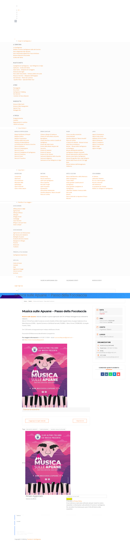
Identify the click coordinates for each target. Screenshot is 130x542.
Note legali (94, 517)
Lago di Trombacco (97, 142)
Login (16, 286)
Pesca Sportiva (45, 182)
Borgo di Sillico (19, 136)
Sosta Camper (17, 224)
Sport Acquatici (45, 186)
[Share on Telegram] (114, 374)
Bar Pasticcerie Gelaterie (20, 235)
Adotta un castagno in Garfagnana (102, 188)
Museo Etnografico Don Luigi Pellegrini (77, 158)
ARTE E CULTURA (71, 173)
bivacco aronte (32, 429)
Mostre (68, 194)
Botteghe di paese (18, 237)
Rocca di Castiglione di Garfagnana (25, 152)
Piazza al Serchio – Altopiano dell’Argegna (25, 76)
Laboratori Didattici (98, 178)
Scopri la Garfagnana (24, 41)
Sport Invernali (19, 186)
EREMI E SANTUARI (45, 131)
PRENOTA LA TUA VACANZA (20, 252)
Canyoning (18, 176)
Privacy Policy (95, 515)
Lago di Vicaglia (96, 148)
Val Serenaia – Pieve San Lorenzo (23, 78)
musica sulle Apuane (58, 429)
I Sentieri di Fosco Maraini (21, 96)
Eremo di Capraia (46, 152)
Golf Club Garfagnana (47, 180)
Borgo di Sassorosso (20, 138)
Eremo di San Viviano (47, 154)
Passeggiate (16, 88)
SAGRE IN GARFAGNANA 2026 (49, 280)
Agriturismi (16, 211)
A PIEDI (15, 85)
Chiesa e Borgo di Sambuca (49, 134)
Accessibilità (69, 517)
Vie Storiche (16, 94)
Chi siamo (43, 515)
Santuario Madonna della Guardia (51, 156)
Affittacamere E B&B (19, 209)
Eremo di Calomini (46, 150)
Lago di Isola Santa (97, 136)
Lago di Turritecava (98, 144)
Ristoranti (16, 245)
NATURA (43, 173)
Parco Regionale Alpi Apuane (21, 51)
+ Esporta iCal (80, 421)
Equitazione (44, 188)
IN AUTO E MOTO (18, 63)
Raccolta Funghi (45, 184)
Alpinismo (18, 178)
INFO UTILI (16, 260)
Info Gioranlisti (44, 518)
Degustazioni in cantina (20, 122)
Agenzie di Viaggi (18, 269)
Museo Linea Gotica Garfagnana (75, 156)
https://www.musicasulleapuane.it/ (34, 340)
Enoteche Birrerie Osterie (20, 239)
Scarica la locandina (31, 409)
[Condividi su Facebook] (102, 374)
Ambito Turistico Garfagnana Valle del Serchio (27, 49)
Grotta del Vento (18, 57)
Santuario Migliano (46, 158)
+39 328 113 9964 (112, 348)
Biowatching (44, 176)
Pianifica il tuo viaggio (24, 202)
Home (25, 301)
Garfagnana (44, 429)
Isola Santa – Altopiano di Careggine (24, 70)
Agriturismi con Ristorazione (21, 233)
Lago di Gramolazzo (98, 134)
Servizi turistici (17, 271)
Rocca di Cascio (19, 150)
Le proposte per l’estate (99, 186)
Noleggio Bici (17, 110)
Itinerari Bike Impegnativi (20, 106)
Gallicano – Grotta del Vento (21, 68)
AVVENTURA (18, 173)
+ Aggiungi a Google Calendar (37, 421)
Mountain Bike (19, 182)
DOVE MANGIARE (17, 230)
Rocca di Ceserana (20, 154)
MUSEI (68, 131)
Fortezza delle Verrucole (22, 140)
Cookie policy (95, 518)
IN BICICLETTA (17, 101)
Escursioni (16, 90)
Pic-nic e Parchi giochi (98, 180)
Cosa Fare (21, 170)
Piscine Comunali (97, 182)
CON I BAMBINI (96, 173)
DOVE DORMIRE (17, 206)
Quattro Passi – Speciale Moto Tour (23, 79)
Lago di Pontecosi (97, 140)
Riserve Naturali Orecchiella (21, 55)
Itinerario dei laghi (18, 72)
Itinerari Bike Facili (18, 104)
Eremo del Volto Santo (47, 144)
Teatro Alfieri (70, 180)
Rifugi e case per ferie (19, 223)
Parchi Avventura (46, 178)
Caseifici (15, 120)
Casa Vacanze (17, 221)
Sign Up (20, 286)
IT (19, 10)
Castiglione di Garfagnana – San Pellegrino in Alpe (28, 66)
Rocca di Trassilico (20, 158)
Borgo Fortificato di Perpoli (22, 134)
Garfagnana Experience (20, 255)
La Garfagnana (17, 47)
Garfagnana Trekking (19, 92)
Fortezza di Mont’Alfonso (22, 142)
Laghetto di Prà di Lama (99, 138)
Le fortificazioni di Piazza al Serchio (25, 144)
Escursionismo (19, 180)
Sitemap (68, 515)
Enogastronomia (18, 118)
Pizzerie (15, 243)
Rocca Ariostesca (19, 146)
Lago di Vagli (96, 146)
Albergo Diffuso (17, 213)
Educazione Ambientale (47, 190)
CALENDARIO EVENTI (72, 280)
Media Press (43, 517)
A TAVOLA (16, 115)
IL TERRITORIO (17, 44)
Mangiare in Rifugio (19, 241)
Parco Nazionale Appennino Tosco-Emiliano (26, 53)
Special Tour (17, 108)
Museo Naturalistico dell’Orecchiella (77, 154)
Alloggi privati (17, 217)
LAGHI (93, 131)
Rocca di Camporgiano (21, 148)
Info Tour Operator (45, 519)
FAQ (14, 267)
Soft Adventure (96, 184)
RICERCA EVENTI (97, 280)
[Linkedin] (106, 374)
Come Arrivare (17, 263)
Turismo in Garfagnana (34, 539)
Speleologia (18, 184)
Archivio (15, 273)
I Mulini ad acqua (18, 124)
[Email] (118, 374)
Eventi (20, 277)
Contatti (15, 265)
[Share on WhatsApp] (110, 374)
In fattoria (95, 176)
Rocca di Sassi (19, 156)
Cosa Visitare (22, 128)
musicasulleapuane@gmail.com (63, 337)
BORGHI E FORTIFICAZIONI (21, 131)
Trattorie (15, 247)
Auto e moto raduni (20, 188)
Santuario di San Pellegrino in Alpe (51, 160)
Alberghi (15, 215)
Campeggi (16, 219)
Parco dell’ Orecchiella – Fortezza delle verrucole (27, 74)
